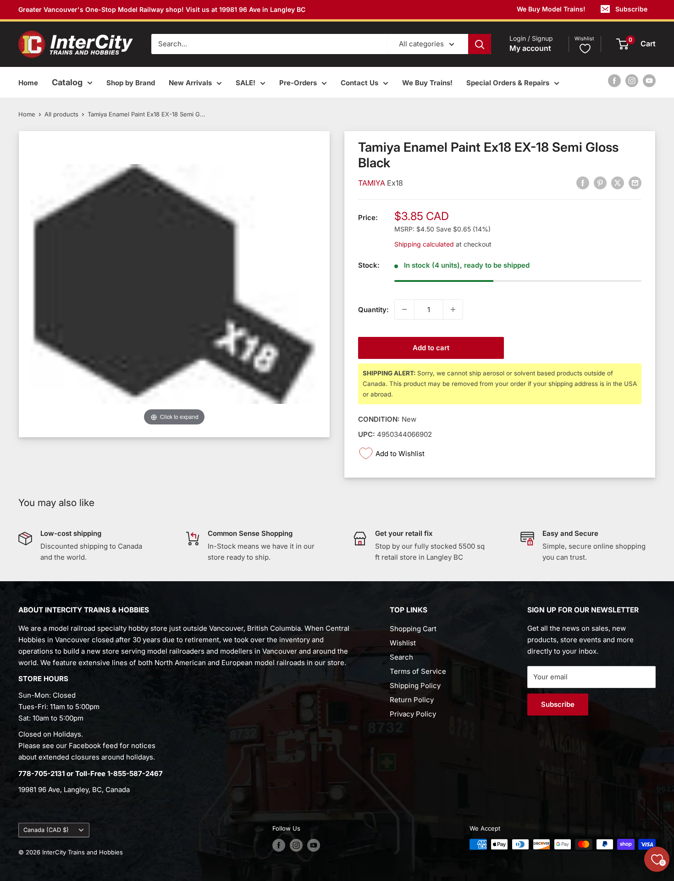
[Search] (479, 44)
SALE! (245, 82)
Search (401, 657)
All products (61, 114)
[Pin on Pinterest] (600, 182)
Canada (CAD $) (46, 829)
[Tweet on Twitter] (617, 182)
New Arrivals (190, 82)
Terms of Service (418, 671)
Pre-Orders (298, 82)
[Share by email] (635, 182)
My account (530, 48)
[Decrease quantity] (404, 309)
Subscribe (631, 9)
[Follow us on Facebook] (614, 80)
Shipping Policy (415, 685)
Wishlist (403, 643)
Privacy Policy (413, 714)
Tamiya (372, 182)
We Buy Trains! (427, 82)
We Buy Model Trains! (551, 9)
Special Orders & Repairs (507, 82)
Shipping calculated (424, 244)
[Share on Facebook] (582, 182)
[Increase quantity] (453, 309)
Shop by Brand (130, 82)
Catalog (67, 82)
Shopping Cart (413, 628)
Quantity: (373, 309)
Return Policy (412, 699)
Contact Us (359, 82)
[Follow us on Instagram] (631, 80)
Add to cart (431, 347)
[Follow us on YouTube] (649, 80)
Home (28, 82)
